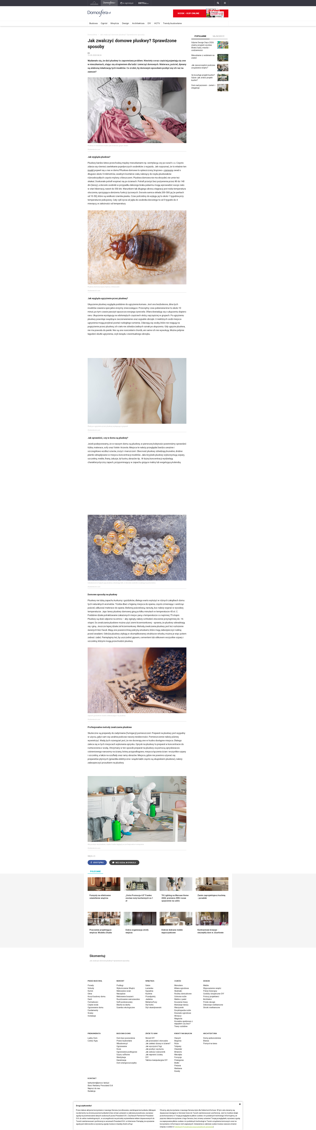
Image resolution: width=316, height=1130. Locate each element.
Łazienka (149, 988)
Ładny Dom (92, 1038)
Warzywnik (179, 1007)
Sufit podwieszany (125, 1002)
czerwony (168, 170)
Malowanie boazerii (125, 996)
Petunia (177, 1065)
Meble (206, 985)
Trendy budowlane (172, 23)
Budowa (93, 23)
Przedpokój (150, 996)
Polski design (209, 1002)
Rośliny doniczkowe (183, 993)
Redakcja (91, 1091)
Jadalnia (149, 999)
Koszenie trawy (181, 1002)
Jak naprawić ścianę (154, 1054)
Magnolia (178, 1018)
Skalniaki (178, 991)
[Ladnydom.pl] (94, 3)
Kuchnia (148, 993)
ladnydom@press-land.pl (98, 1083)
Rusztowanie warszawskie (128, 999)
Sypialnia (149, 991)
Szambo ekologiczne (126, 1007)
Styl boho (149, 1005)
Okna (90, 993)
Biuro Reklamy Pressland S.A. (100, 1085)
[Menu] (225, 3)
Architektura (138, 23)
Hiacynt (177, 1038)
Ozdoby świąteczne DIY (213, 993)
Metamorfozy (151, 1002)
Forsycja (178, 1057)
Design (125, 23)
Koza (119, 1049)
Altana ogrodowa (181, 988)
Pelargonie (179, 1060)
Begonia (177, 1041)
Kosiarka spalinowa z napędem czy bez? (183, 1022)
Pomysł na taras (210, 1043)
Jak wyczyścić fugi (153, 1046)
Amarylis (178, 1052)
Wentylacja (121, 1057)
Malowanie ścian (124, 991)
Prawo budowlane (124, 1041)
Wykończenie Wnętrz (126, 988)
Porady (91, 985)
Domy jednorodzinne (212, 1038)
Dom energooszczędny (127, 1063)
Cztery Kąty (93, 1041)
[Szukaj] (218, 3)
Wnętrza (114, 23)
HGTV (157, 23)
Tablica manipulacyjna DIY (156, 1060)
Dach (90, 999)
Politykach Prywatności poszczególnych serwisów (193, 1127)
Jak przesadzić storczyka (156, 1041)
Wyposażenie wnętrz (212, 988)
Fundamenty (93, 1010)
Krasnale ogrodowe (182, 1013)
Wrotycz (177, 1016)
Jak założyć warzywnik (155, 1052)
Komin (90, 991)
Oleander (178, 1049)
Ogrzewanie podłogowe (127, 1052)
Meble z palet (180, 999)
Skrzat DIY (150, 1038)
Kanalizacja (121, 1060)
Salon (147, 985)
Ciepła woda (93, 1005)
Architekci (207, 999)
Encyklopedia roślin (182, 1010)
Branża (206, 1041)
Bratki (176, 1063)
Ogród (104, 23)
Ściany (90, 1013)
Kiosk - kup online (188, 13)
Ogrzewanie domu (95, 1007)
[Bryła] (143, 3)
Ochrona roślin (180, 996)
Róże (176, 1043)
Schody (91, 988)
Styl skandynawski (153, 1007)
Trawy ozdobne (181, 1026)
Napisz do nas (94, 1088)
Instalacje (92, 1016)
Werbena (178, 1068)
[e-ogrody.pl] (127, 3)
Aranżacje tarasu (181, 1005)
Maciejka (178, 1054)
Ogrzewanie (122, 1046)
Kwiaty (177, 1071)
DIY (149, 23)
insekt (91, 170)
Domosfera (92, 35)
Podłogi (120, 985)
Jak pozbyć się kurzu (154, 1049)
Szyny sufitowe (123, 1054)
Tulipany (177, 1046)
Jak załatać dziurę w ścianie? (157, 1043)
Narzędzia (121, 993)
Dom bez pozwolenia (126, 1038)
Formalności (93, 1002)
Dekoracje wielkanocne (213, 1005)
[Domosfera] (109, 3)
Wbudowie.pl (122, 1043)
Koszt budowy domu (96, 996)
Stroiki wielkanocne (211, 1007)
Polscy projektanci (211, 996)
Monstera (178, 985)
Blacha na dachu (123, 1005)
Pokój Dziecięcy (210, 991)
